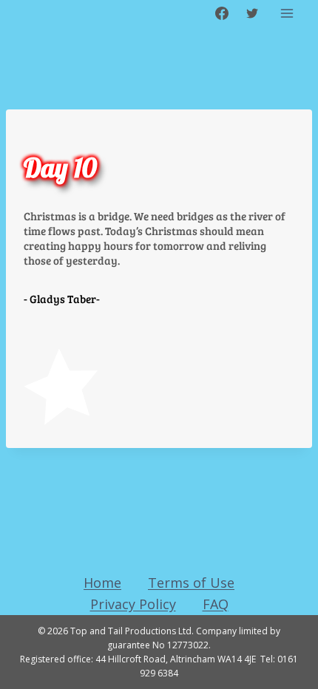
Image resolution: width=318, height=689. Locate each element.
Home (102, 582)
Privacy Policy (133, 604)
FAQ (216, 604)
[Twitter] (252, 13)
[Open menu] (286, 12)
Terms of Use (191, 582)
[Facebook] (222, 13)
